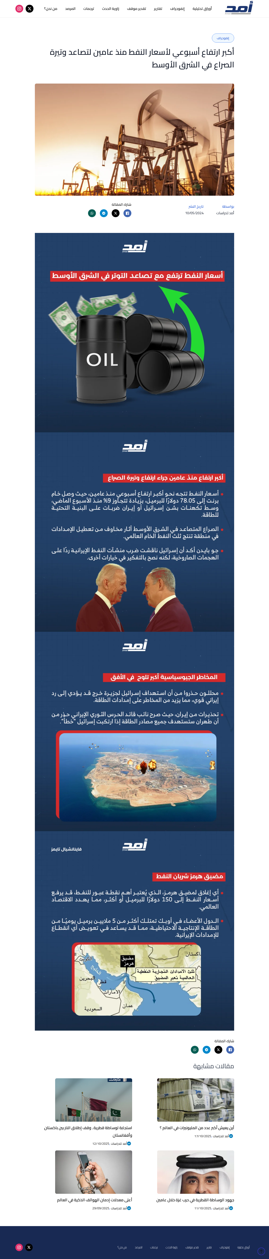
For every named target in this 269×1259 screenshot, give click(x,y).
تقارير (158, 8)
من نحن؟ (50, 8)
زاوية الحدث (110, 8)
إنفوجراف (177, 8)
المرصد (70, 8)
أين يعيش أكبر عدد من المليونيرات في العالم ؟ (197, 1127)
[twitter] (29, 9)
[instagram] (19, 9)
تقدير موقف (136, 8)
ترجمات (88, 8)
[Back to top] (261, 1251)
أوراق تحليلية (202, 8)
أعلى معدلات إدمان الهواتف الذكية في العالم (94, 1199)
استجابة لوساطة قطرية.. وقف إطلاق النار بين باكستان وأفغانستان (88, 1131)
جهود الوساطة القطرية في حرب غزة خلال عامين (195, 1199)
